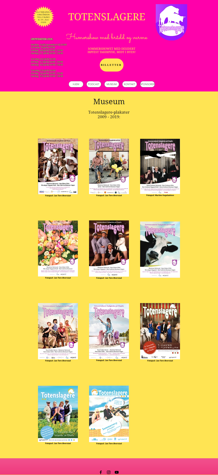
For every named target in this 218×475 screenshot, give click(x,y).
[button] (111, 84)
